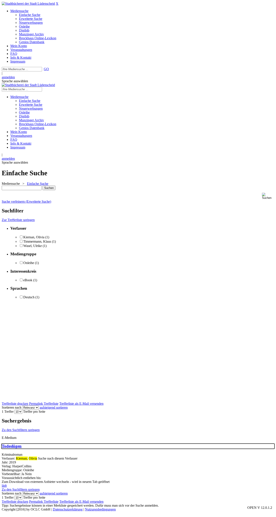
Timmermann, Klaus (37, 241)
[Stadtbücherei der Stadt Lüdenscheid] (28, 3)
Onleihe (28, 263)
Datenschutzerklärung (68, 509)
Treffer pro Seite (34, 411)
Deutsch (28, 297)
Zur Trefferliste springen (18, 220)
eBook (27, 280)
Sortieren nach (11, 407)
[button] (268, 196)
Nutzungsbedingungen (100, 509)
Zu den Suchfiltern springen (21, 430)
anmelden (8, 77)
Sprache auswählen (15, 81)
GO (46, 69)
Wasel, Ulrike (32, 246)
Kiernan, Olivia (33, 237)
